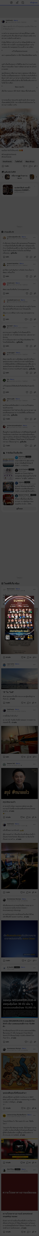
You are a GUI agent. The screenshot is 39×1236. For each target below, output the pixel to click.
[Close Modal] (31, 598)
